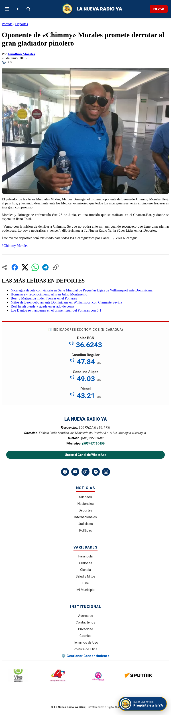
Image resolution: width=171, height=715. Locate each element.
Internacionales (85, 517)
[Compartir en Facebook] (14, 267)
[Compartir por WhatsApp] (35, 267)
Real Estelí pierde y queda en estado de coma (42, 306)
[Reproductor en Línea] (17, 8)
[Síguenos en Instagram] (106, 472)
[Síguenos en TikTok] (85, 472)
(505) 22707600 (92, 438)
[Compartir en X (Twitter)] (25, 267)
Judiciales (85, 524)
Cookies (85, 636)
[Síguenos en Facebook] (65, 472)
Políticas (85, 530)
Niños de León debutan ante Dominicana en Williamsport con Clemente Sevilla (66, 302)
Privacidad (85, 629)
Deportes (21, 24)
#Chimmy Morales (15, 245)
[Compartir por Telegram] (45, 267)
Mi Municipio (86, 590)
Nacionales (85, 504)
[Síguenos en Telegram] (96, 472)
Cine (85, 583)
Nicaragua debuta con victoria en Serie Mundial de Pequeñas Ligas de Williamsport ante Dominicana (82, 290)
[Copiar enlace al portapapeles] (55, 267)
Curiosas (85, 563)
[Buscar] (28, 8)
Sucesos (85, 497)
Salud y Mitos (86, 576)
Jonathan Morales (21, 54)
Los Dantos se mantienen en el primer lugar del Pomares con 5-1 (56, 310)
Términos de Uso (85, 642)
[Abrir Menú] (7, 9)
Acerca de (85, 616)
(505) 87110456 (93, 443)
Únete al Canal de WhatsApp (85, 455)
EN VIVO (158, 9)
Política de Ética (85, 649)
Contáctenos (85, 622)
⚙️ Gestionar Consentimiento (85, 656)
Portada (7, 24)
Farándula (85, 556)
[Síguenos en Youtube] (75, 472)
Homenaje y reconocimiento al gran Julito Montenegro (49, 294)
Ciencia (85, 570)
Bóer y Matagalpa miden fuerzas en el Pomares (44, 298)
